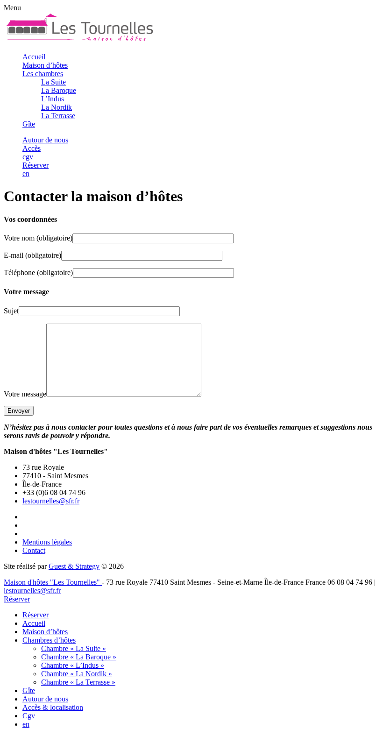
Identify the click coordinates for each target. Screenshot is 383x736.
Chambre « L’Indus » (72, 665)
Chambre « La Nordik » (76, 674)
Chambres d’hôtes (49, 640)
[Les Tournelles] (79, 41)
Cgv (28, 716)
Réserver (35, 165)
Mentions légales (47, 542)
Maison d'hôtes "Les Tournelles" (53, 582)
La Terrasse (58, 116)
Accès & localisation (52, 707)
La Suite (53, 82)
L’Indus (52, 99)
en (25, 173)
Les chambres (42, 74)
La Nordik (56, 107)
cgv (27, 157)
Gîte (28, 124)
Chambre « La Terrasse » (78, 682)
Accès (31, 148)
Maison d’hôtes (45, 65)
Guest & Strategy (74, 566)
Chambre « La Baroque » (78, 657)
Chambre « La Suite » (73, 648)
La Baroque (58, 90)
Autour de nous (45, 140)
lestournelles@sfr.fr (50, 501)
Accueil (33, 57)
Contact (33, 550)
